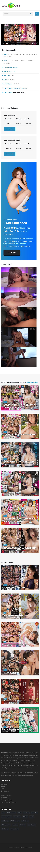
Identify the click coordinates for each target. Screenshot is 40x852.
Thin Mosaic (14, 88)
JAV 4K (19, 813)
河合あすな (12, 71)
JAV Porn (25, 817)
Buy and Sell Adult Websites (9, 802)
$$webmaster (5, 791)
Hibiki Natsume (15, 821)
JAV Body (26, 813)
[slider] (18, 43)
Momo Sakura (31, 825)
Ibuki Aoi (15, 825)
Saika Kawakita (6, 825)
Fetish (23, 92)
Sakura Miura (14, 829)
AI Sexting (4, 797)
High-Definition (23, 88)
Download (10, 129)
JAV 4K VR (22, 825)
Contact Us (4, 784)
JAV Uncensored (11, 813)
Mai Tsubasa (5, 821)
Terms (3, 786)
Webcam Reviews (6, 795)
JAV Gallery (34, 813)
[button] (33, 43)
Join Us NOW (11, 253)
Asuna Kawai (14, 67)
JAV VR (31, 817)
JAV (3, 813)
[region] (20, 34)
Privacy (3, 789)
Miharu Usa (25, 821)
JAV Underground (6, 817)
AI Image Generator (6, 800)
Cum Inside (16, 92)
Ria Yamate (5, 829)
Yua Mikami (17, 817)
